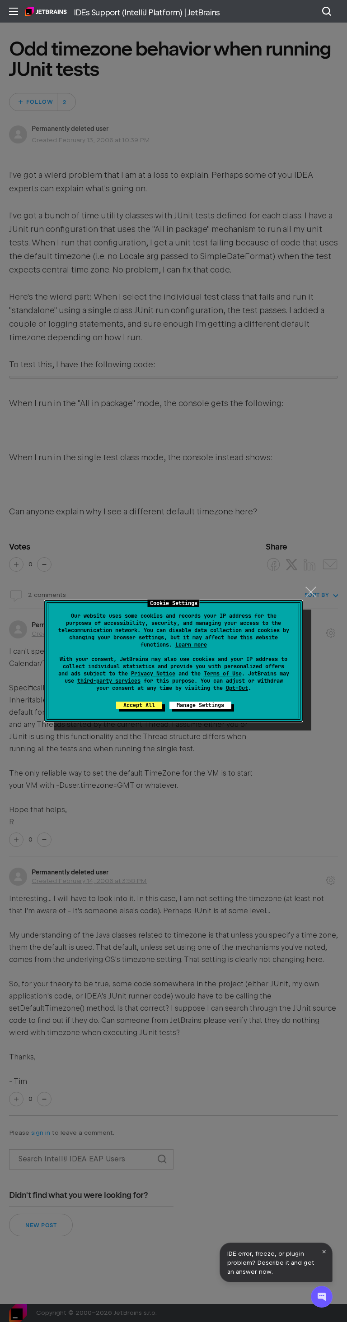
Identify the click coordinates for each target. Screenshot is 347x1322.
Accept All (139, 705)
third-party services (109, 680)
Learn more (191, 644)
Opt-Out (237, 688)
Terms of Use (223, 673)
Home (46, 11)
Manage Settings (200, 705)
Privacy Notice (153, 673)
